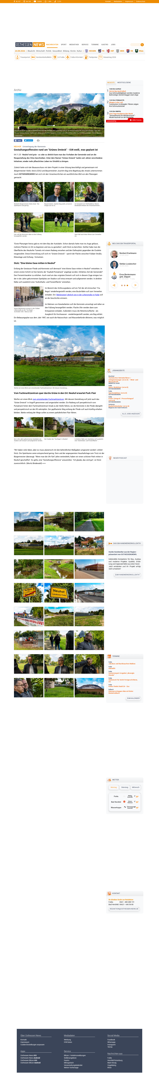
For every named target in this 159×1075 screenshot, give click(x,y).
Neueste (111, 82)
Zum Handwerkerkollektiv (127, 575)
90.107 (17, 1)
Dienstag (124, 787)
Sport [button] (64, 45)
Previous (114, 285)
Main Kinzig (111, 1063)
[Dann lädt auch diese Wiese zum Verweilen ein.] (89, 232)
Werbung (67, 1040)
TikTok (109, 1047)
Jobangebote (118, 370)
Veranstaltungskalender (73, 1065)
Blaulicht (31, 51)
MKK (122, 51)
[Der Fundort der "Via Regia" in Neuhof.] (59, 436)
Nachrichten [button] (52, 45)
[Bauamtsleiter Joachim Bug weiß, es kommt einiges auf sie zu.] (59, 201)
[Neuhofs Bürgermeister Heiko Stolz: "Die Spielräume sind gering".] (28, 201)
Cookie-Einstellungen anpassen (32, 1045)
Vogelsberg (111, 1065)
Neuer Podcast (120, 458)
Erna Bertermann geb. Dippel (127, 275)
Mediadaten (118, 1)
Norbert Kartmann (128, 253)
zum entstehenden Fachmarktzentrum (48, 399)
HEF (112, 51)
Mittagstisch (69, 1063)
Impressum (129, 1)
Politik (48, 51)
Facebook (111, 1040)
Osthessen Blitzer (28, 1060)
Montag (114, 787)
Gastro (66, 1060)
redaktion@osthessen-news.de (124, 909)
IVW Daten (68, 1042)
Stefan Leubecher (127, 264)
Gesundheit (57, 51)
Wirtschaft (40, 51)
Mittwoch (135, 787)
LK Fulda (61, 57)
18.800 (39, 1)
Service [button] (85, 45)
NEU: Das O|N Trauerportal (124, 243)
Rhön (141, 51)
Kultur (79, 51)
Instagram (111, 1045)
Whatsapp (111, 1042)
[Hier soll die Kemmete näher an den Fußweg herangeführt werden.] (28, 232)
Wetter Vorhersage (71, 1068)
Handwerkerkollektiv (44, 57)
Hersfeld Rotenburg (114, 1060)
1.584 (49, 1)
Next (135, 285)
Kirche (73, 51)
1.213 (59, 1)
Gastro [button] (104, 45)
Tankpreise (93, 57)
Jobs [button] (113, 45)
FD (103, 51)
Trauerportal (25, 57)
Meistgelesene (124, 82)
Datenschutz (140, 1)
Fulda (109, 1058)
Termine (95, 45)
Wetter (115, 780)
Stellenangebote (70, 1058)
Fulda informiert (77, 57)
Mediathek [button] (74, 45)
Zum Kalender (133, 698)
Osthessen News (28, 1055)
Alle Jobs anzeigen (131, 414)
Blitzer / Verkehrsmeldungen (75, 1055)
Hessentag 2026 (109, 57)
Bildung (66, 51)
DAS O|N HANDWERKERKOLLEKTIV (127, 543)
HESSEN (92, 51)
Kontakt (108, 1)
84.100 (28, 1)
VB (131, 51)
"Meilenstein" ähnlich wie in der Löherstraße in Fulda (77, 295)
